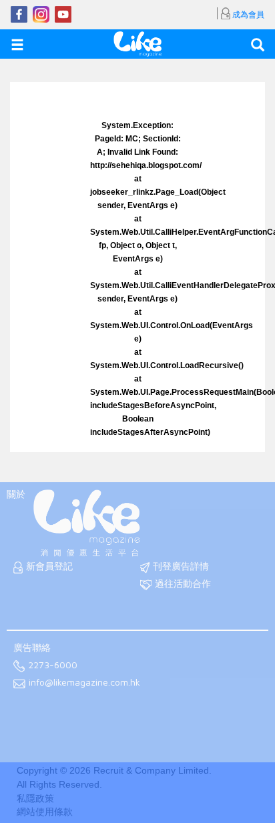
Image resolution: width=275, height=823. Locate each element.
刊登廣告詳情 (181, 566)
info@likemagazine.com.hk (84, 682)
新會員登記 (49, 566)
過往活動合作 (183, 583)
